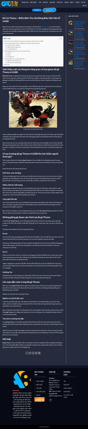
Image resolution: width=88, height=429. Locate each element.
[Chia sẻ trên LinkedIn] (39, 353)
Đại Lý (72, 2)
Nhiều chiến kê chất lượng (14, 47)
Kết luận (7, 64)
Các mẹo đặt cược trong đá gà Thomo (15, 58)
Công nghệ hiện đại (12, 49)
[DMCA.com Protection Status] (39, 399)
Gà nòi (9, 53)
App (40, 2)
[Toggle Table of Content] (60, 38)
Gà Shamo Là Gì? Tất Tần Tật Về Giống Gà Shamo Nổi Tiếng (79, 64)
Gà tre (9, 55)
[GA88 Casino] (9, 3)
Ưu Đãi (77, 2)
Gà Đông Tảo (11, 56)
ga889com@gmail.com (55, 396)
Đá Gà (4, 15)
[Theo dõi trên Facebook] (50, 400)
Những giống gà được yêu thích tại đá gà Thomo (17, 51)
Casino (66, 2)
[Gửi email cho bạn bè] (33, 353)
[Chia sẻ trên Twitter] (30, 353)
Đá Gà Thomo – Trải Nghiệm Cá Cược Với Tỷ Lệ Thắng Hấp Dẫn (78, 34)
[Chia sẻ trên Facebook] (26, 353)
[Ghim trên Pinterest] (36, 353)
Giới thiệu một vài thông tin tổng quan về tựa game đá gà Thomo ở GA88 (24, 41)
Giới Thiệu (33, 2)
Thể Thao (60, 2)
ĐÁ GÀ (84, 5)
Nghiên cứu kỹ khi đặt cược (14, 60)
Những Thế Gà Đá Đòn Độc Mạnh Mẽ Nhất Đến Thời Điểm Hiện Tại (79, 24)
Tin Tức (83, 2)
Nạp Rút (45, 2)
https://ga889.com (54, 380)
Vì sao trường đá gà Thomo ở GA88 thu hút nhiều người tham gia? (22, 43)
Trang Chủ (25, 2)
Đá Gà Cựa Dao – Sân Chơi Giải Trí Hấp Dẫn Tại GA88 (79, 44)
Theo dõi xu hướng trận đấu (14, 62)
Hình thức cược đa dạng (13, 45)
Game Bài (52, 2)
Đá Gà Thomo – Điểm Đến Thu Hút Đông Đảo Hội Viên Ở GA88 (79, 53)
